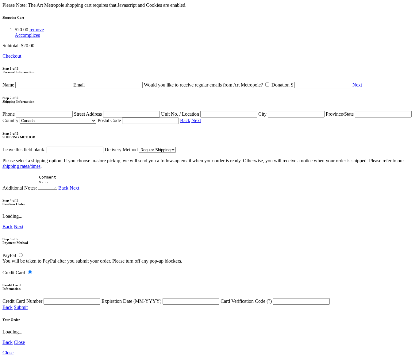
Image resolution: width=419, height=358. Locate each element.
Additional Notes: (20, 188)
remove (36, 29)
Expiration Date (131, 301)
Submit (21, 307)
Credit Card (13, 272)
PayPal (9, 255)
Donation (282, 84)
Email (79, 84)
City (263, 114)
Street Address (88, 114)
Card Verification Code (246, 301)
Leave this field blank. (24, 149)
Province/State (340, 114)
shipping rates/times (21, 166)
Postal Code (110, 120)
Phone (9, 114)
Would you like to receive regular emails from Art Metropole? (204, 84)
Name (8, 84)
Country (11, 120)
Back (185, 120)
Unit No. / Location (180, 114)
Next (357, 84)
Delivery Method (122, 149)
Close (19, 342)
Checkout (11, 56)
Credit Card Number (23, 301)
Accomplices (27, 35)
